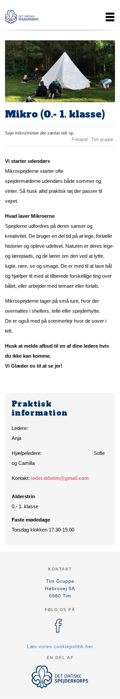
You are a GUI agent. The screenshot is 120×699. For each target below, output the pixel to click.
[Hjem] (21, 17)
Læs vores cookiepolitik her (60, 646)
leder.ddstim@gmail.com (60, 478)
